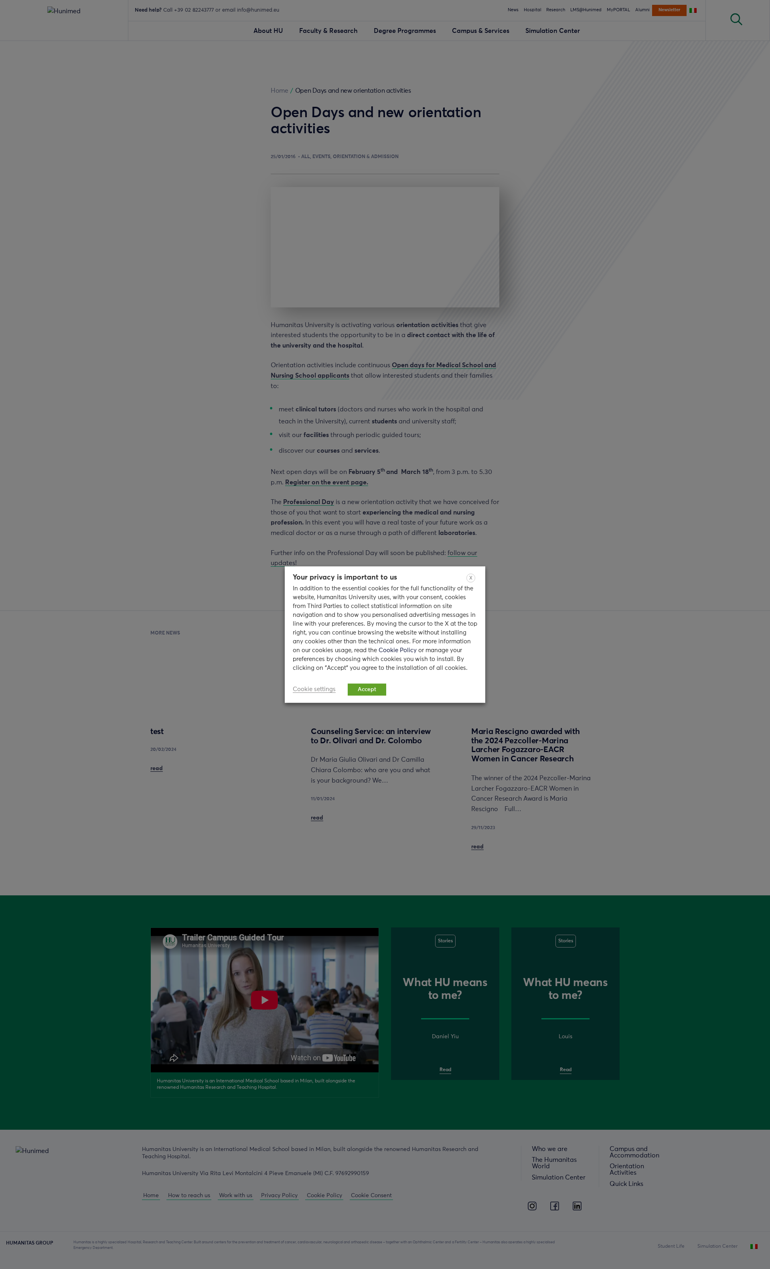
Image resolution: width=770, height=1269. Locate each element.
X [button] (470, 578)
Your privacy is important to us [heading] (345, 577)
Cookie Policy (398, 650)
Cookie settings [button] (314, 689)
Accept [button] (367, 689)
